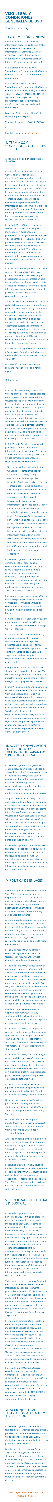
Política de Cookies (26, 1495)
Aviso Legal (14, 1492)
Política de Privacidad (32, 1492)
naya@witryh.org (32, 133)
